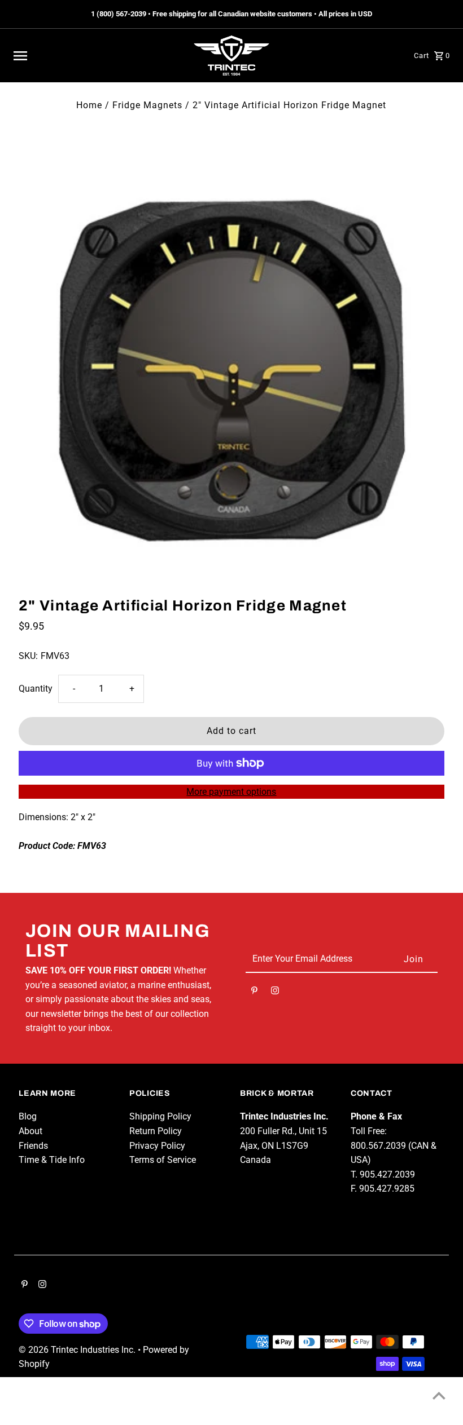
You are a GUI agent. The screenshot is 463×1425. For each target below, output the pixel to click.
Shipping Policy (160, 1116)
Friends (33, 1145)
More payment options (231, 791)
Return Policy (155, 1131)
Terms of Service (162, 1159)
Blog (28, 1116)
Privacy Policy (157, 1145)
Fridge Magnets (147, 105)
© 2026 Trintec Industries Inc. (78, 1349)
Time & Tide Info (52, 1159)
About (30, 1131)
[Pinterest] (254, 992)
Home (89, 105)
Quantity (36, 688)
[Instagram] (275, 992)
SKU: (28, 655)
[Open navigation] (97, 56)
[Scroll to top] (439, 1395)
